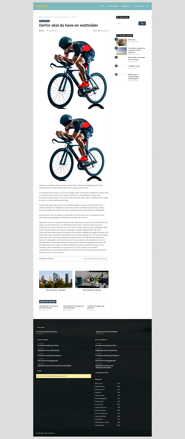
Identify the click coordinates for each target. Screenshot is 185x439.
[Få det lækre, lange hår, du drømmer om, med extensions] (121, 51)
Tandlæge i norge (134, 66)
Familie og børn (100, 395)
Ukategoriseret (99, 425)
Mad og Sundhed (113, 6)
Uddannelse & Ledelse (102, 422)
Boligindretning (99, 386)
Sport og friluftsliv (50, 17)
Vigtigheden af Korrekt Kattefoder (107, 331)
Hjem (102, 6)
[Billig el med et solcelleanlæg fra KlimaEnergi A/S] (121, 77)
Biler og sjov (99, 383)
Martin (42, 30)
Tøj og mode (99, 419)
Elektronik (126, 6)
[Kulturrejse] (121, 42)
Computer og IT (139, 6)
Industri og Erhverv (101, 407)
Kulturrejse (131, 39)
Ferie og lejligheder (101, 398)
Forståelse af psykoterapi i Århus (46, 331)
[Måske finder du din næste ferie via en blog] (121, 60)
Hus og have (99, 404)
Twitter (39, 371)
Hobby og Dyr (99, 401)
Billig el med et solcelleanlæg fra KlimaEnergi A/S (133, 76)
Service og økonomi (101, 413)
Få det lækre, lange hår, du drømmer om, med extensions (136, 50)
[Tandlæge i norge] (121, 68)
